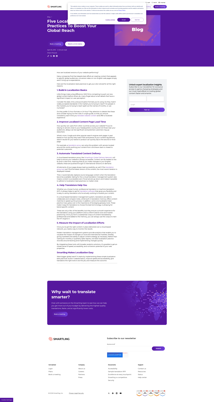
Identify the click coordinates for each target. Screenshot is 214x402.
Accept (124, 19)
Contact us (142, 369)
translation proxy (74, 145)
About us (81, 369)
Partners (81, 374)
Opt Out (137, 19)
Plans (50, 372)
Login (148, 2)
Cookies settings (110, 19)
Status (140, 374)
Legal (76, 393)
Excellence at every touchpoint (119, 374)
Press (80, 377)
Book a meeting (160, 6)
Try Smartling (147, 6)
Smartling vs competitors (117, 377)
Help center (142, 377)
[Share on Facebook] (54, 56)
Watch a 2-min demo (75, 44)
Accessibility (112, 369)
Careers (81, 372)
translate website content (87, 116)
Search (155, 2)
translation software (87, 191)
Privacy (71, 393)
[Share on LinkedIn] (57, 56)
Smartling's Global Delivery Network (98, 157)
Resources (142, 372)
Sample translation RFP (117, 372)
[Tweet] (51, 56)
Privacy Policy (121, 10)
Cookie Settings (6, 400)
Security (111, 380)
